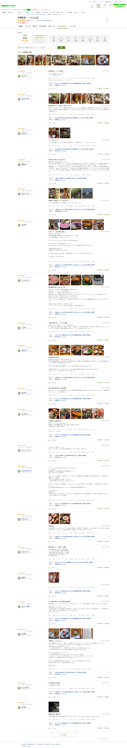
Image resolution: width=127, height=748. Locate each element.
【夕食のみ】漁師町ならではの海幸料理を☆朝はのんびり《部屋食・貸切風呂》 (71, 178)
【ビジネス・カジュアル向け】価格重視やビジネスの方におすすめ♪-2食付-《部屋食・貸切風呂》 (74, 562)
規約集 (52, 744)
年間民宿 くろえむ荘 (28, 17)
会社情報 (24, 744)
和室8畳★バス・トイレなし (60, 85)
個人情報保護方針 (31, 744)
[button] (22, 60)
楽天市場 (116, 1)
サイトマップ (101, 1)
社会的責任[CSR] (41, 744)
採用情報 (48, 744)
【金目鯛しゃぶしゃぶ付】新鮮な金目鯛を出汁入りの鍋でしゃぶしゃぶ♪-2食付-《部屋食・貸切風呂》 (75, 209)
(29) (42, 26)
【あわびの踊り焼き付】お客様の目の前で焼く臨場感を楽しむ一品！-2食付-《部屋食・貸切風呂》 (74, 117)
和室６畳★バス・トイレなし (60, 150)
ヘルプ (89, 1)
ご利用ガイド (95, 1)
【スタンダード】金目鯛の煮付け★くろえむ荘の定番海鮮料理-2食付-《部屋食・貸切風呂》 (73, 83)
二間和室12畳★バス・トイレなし (61, 211)
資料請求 (58, 744)
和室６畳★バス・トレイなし (60, 457)
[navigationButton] (107, 59)
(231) (62, 26)
